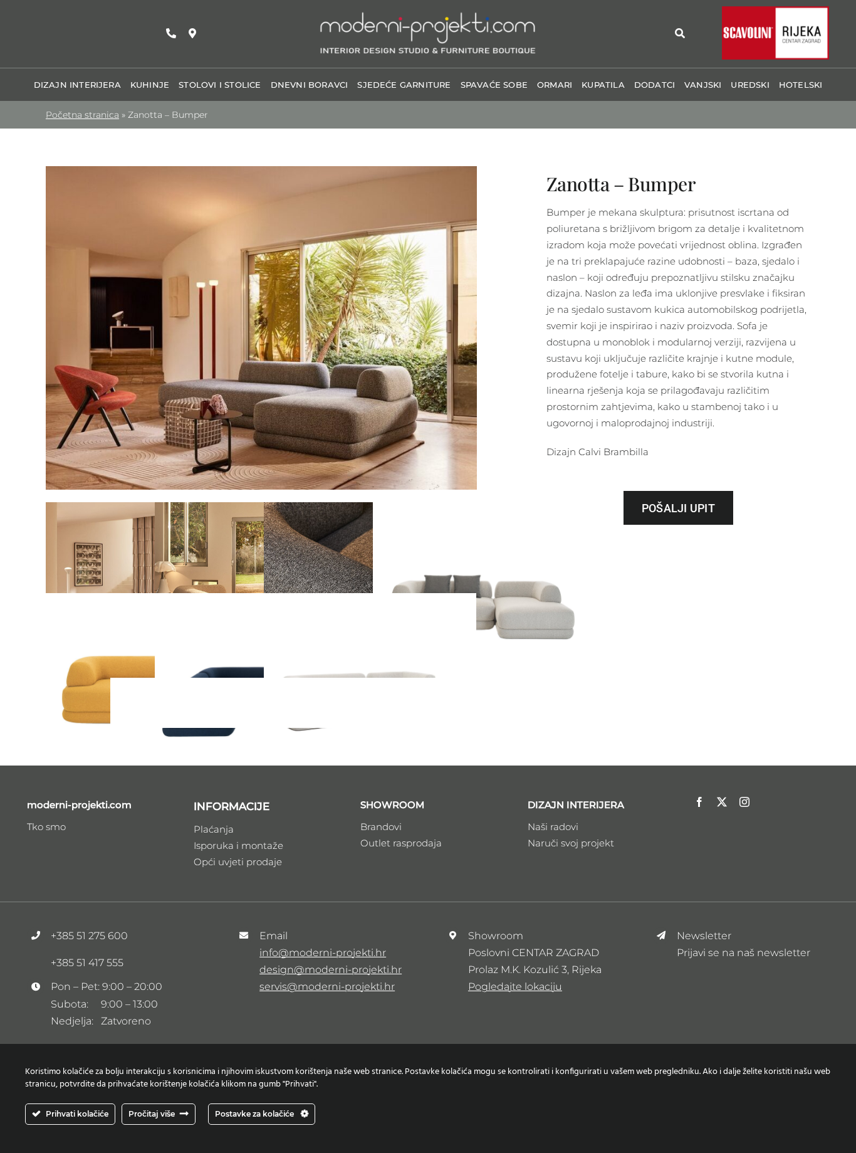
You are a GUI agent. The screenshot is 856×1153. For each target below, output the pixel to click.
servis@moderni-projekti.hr (327, 986)
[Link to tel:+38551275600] (171, 33)
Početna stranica (82, 114)
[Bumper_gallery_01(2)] (261, 171)
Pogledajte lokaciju (515, 986)
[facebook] (699, 802)
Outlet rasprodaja (401, 843)
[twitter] (722, 802)
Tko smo (46, 827)
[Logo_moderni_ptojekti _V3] (428, 15)
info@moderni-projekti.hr (322, 953)
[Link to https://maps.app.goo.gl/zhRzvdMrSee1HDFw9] (192, 33)
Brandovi (381, 827)
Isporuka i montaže (238, 845)
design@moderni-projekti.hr (330, 970)
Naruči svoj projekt (571, 843)
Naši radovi (553, 827)
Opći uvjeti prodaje (238, 862)
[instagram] (744, 802)
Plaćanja (214, 829)
